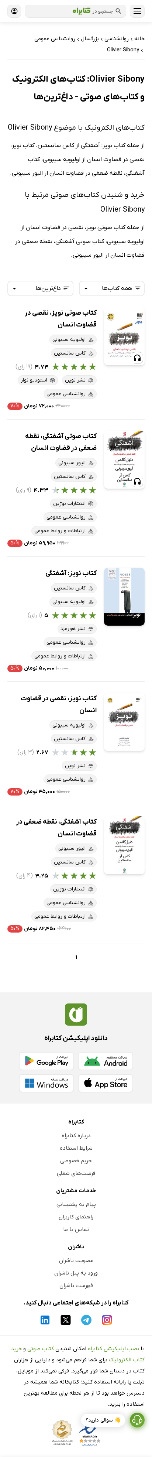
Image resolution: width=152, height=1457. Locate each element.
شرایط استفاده (76, 1148)
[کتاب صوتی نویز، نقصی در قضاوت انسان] (124, 336)
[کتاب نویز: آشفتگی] (124, 597)
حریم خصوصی (76, 1160)
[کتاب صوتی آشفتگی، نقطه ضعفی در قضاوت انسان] (124, 460)
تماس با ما (76, 1229)
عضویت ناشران (76, 1260)
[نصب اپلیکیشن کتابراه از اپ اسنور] (105, 1083)
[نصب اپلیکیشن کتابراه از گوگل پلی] (46, 1061)
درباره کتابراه (76, 1135)
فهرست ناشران (76, 1285)
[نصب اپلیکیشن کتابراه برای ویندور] (46, 1083)
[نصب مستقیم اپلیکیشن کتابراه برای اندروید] (105, 1061)
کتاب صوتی (40, 1348)
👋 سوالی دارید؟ (103, 1420)
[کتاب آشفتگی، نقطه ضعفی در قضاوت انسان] (124, 845)
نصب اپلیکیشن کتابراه (113, 1348)
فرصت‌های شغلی (76, 1173)
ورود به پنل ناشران (76, 1273)
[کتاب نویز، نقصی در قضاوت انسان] (124, 722)
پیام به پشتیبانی (76, 1204)
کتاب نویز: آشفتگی (71, 573)
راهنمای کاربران (76, 1217)
